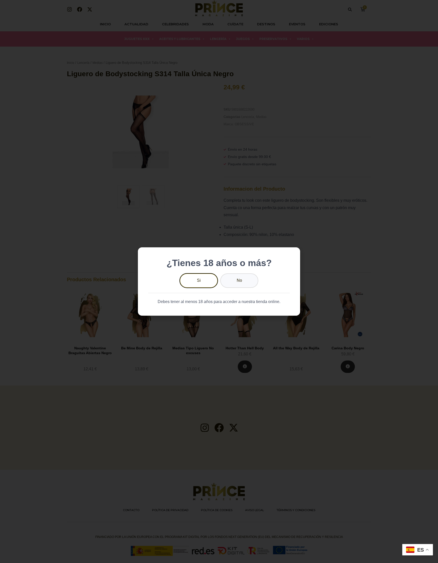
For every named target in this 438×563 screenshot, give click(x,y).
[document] (219, 281)
